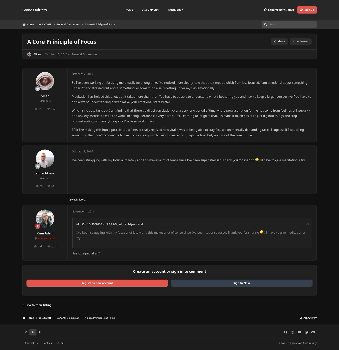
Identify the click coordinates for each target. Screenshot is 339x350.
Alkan (37, 54)
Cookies (47, 343)
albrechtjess (45, 173)
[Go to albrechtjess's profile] (45, 158)
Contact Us (31, 343)
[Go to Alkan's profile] (29, 54)
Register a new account (97, 283)
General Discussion (84, 54)
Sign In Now (241, 283)
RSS (61, 343)
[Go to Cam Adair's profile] (45, 219)
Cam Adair (45, 233)
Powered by (298, 343)
